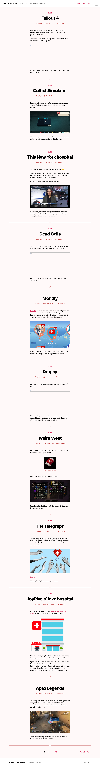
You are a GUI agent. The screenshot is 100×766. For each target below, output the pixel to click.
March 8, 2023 (49, 162)
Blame (83, 3)
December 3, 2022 (49, 443)
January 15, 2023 (49, 377)
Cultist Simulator (50, 90)
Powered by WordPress (34, 762)
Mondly (50, 298)
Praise (88, 3)
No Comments (60, 23)
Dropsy (50, 371)
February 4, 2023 (49, 303)
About (78, 3)
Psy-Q (40, 23)
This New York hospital (50, 157)
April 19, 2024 (49, 23)
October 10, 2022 (49, 531)
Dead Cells (50, 234)
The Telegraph (50, 526)
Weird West (50, 438)
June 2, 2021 (49, 693)
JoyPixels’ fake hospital (50, 598)
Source (32, 577)
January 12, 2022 (49, 604)
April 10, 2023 (49, 96)
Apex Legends (50, 688)
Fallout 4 (50, 18)
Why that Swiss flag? (10, 3)
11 (56, 752)
